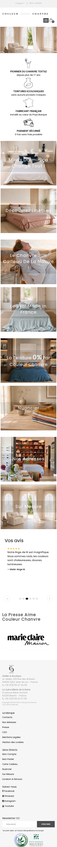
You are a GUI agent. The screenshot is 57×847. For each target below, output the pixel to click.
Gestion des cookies (13, 742)
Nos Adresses (9, 722)
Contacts (7, 717)
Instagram (10, 801)
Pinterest (9, 796)
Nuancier (7, 769)
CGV (4, 732)
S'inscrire (45, 824)
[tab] (20, 598)
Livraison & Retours (12, 779)
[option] (28, 40)
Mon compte (35, 3)
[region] (28, 569)
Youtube (9, 806)
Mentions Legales (11, 737)
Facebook (8, 791)
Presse (5, 727)
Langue (19, 3)
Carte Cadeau (9, 764)
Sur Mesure (8, 774)
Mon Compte (9, 754)
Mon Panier (8, 759)
